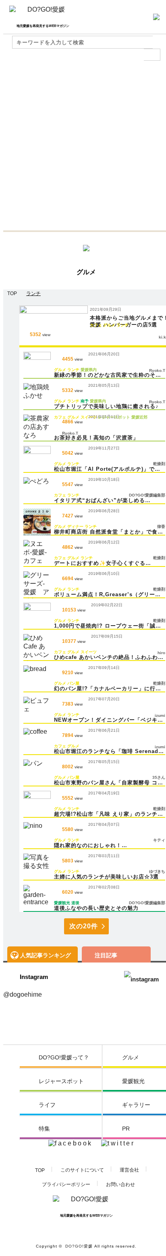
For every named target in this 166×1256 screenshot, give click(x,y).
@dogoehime (22, 994)
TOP (40, 1170)
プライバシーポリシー (66, 1184)
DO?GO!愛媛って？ (64, 1057)
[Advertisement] (83, 143)
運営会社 (129, 1170)
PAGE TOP (148, 1240)
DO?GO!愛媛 (79, 1246)
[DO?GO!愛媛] (43, 12)
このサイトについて (82, 1170)
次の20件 (83, 926)
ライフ (47, 1105)
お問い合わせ (120, 1184)
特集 (44, 1128)
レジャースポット (61, 1081)
